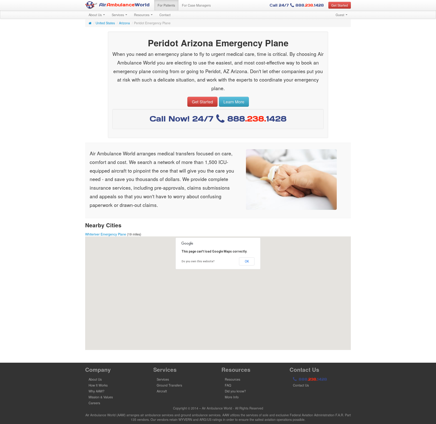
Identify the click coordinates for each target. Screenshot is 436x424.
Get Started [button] (339, 5)
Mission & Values (101, 397)
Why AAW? (96, 391)
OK (247, 261)
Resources (142, 14)
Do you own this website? (198, 261)
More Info (232, 397)
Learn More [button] (233, 101)
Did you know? (235, 391)
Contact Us (301, 385)
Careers (94, 403)
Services (118, 14)
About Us (96, 14)
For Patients (166, 5)
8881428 (312, 379)
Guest (340, 14)
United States (105, 23)
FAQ (228, 385)
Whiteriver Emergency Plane (105, 234)
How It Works (98, 385)
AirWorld (123, 5)
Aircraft (162, 391)
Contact (165, 14)
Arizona (124, 23)
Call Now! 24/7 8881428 (218, 119)
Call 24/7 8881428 (297, 5)
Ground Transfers (169, 385)
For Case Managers (196, 5)
